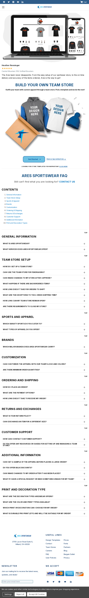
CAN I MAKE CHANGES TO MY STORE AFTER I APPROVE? (44, 278)
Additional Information (14, 220)
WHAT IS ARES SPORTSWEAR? (44, 244)
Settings (8, 594)
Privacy (67, 558)
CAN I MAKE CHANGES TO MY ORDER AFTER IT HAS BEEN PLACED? (44, 473)
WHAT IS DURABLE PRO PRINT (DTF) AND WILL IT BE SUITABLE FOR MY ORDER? (44, 513)
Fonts (66, 543)
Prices (66, 540)
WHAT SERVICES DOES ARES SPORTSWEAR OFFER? (44, 249)
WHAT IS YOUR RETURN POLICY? (44, 416)
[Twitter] (8, 2)
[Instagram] (13, 2)
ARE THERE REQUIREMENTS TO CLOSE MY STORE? (44, 306)
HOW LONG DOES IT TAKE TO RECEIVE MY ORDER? (44, 398)
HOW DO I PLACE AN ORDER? (44, 387)
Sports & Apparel (12, 201)
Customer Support (13, 217)
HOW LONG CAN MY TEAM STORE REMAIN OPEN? (44, 301)
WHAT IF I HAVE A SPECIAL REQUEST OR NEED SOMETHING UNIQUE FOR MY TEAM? (44, 479)
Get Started (33, 159)
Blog (65, 551)
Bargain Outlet (69, 554)
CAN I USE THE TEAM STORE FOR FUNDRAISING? (44, 272)
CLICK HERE (63, 166)
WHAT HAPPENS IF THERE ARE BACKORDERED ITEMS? (44, 284)
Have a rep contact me (55, 159)
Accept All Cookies (37, 594)
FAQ (47, 554)
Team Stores (51, 547)
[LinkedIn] (71, 582)
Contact (49, 543)
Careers (49, 551)
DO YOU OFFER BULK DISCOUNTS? (44, 468)
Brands (9, 204)
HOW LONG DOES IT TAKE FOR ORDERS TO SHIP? (44, 289)
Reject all (20, 594)
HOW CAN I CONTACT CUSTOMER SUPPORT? (44, 439)
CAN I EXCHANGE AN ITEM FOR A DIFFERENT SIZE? (44, 422)
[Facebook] (4, 2)
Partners (67, 547)
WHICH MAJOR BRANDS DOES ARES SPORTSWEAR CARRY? (44, 347)
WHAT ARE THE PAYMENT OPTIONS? (44, 393)
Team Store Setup (13, 198)
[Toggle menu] (3, 7)
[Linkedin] (22, 2)
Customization (11, 207)
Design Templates (53, 540)
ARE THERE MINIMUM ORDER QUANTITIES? (44, 370)
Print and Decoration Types (16, 223)
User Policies (51, 558)
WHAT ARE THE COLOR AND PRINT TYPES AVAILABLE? (44, 502)
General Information (13, 195)
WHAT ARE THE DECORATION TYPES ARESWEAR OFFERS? (44, 496)
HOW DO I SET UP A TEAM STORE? (44, 267)
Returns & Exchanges (14, 213)
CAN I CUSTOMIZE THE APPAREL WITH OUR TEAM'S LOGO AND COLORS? (44, 364)
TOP (85, 233)
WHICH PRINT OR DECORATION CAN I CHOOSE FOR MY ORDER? (44, 508)
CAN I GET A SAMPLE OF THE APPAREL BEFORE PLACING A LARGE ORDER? (44, 462)
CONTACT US (67, 181)
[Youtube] (18, 2)
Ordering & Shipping (14, 210)
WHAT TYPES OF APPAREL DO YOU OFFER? (44, 329)
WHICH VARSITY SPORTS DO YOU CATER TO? (44, 324)
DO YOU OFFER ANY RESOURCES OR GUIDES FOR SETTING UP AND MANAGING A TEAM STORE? (44, 445)
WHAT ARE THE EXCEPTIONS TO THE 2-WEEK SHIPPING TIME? (44, 295)
